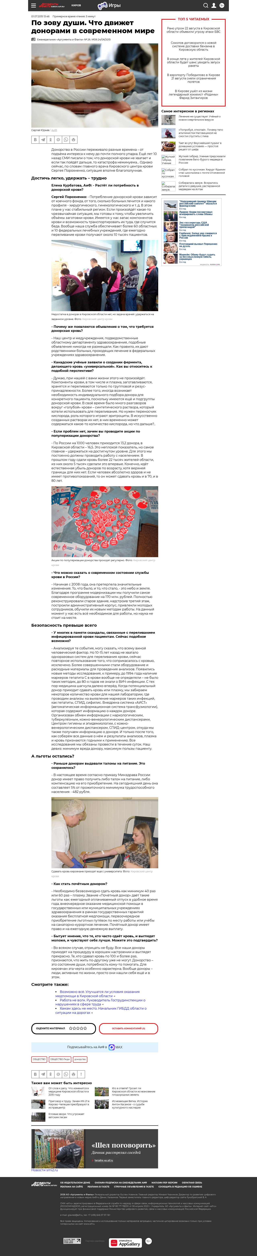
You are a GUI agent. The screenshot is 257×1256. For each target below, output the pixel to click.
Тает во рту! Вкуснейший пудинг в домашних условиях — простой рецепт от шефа (200, 146)
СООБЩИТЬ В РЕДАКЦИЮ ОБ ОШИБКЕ (180, 1186)
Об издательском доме (75, 1182)
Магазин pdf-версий (164, 1182)
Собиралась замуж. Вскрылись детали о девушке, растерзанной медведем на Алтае (199, 186)
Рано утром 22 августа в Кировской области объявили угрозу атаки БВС (193, 30)
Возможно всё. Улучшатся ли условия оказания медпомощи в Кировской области (97, 994)
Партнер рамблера (94, 1241)
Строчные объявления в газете (134, 1186)
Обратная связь (192, 1182)
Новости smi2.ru (44, 1170)
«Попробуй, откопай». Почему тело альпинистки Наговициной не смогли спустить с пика (201, 133)
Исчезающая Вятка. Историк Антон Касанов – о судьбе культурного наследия (130, 1104)
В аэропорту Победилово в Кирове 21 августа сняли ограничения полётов (193, 78)
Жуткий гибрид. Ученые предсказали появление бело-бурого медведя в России (202, 159)
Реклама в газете (98, 1186)
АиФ (54, 130)
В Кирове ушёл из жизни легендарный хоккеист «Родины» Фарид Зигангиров (193, 94)
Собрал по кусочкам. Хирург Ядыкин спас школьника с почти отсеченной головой (202, 172)
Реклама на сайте (71, 1186)
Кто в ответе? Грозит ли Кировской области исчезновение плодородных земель (133, 1091)
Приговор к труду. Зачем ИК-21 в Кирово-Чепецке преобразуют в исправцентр (69, 1104)
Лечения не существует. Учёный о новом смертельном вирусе (200, 118)
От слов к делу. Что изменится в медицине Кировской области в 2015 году (69, 1091)
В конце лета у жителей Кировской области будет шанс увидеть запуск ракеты (193, 62)
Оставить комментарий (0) (128, 1028)
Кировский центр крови (97, 319)
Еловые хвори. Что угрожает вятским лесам (66, 1115)
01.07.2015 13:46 (40, 16)
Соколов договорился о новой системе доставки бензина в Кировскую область (193, 46)
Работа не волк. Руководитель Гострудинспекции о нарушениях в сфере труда (100, 1002)
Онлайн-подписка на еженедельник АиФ (121, 1182)
